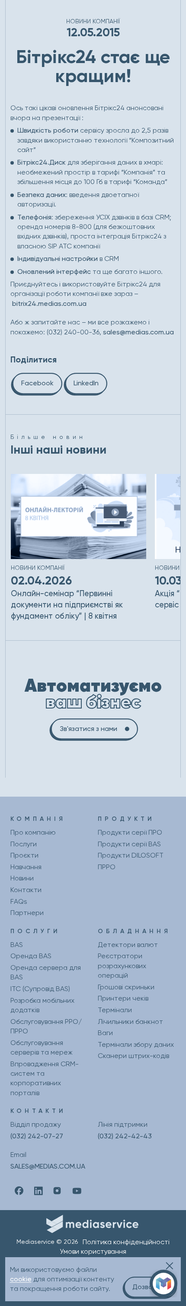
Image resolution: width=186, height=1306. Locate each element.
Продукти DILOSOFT (131, 855)
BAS (16, 945)
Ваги (105, 1033)
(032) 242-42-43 (125, 1136)
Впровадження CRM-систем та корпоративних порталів (44, 1078)
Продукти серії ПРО (130, 832)
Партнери (27, 913)
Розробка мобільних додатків (42, 1005)
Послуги (23, 844)
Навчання (26, 867)
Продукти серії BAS (129, 844)
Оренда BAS (30, 956)
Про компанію (33, 832)
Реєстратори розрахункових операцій (122, 965)
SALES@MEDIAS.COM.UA (47, 1166)
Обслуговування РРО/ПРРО (46, 1026)
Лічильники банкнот (130, 1021)
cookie (21, 1279)
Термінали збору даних (136, 1044)
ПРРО (106, 867)
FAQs (18, 901)
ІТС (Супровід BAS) (40, 989)
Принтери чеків (123, 998)
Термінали (115, 1010)
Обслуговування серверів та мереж (41, 1047)
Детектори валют (128, 945)
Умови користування (93, 1251)
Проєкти (24, 855)
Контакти (26, 890)
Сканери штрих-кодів (133, 1056)
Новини (22, 878)
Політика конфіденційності (126, 1242)
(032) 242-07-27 (36, 1136)
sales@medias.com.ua (138, 332)
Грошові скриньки (126, 987)
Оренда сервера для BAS (45, 972)
